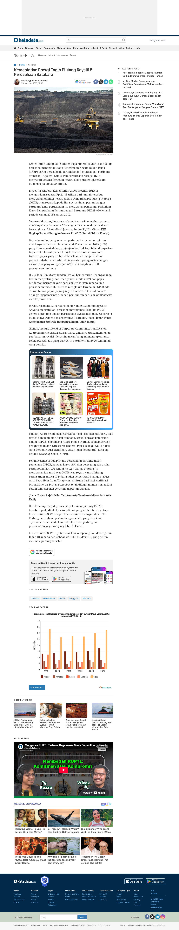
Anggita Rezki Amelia (37, 80)
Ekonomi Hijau (64, 48)
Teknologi (52, 905)
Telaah (119, 894)
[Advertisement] (141, 145)
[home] (15, 48)
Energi (73, 55)
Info (138, 48)
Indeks (154, 893)
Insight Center (157, 899)
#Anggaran (74, 598)
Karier (45, 925)
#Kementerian (49, 598)
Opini (118, 897)
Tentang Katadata (21, 925)
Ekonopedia (49, 48)
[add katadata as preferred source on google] (71, 552)
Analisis (102, 897)
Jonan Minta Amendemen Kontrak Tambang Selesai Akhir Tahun (70, 320)
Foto (135, 902)
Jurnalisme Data (81, 48)
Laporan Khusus (123, 902)
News (136, 894)
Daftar (82, 917)
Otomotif (113, 48)
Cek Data (103, 899)
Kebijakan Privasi (78, 925)
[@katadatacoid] (162, 916)
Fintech (51, 897)
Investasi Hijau (88, 899)
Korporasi (35, 902)
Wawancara (121, 899)
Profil (67, 897)
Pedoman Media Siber (59, 925)
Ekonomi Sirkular (89, 897)
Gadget (51, 902)
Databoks (155, 902)
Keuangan (35, 897)
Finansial (29, 48)
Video (121, 48)
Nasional (42, 55)
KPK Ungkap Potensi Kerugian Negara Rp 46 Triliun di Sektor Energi (68, 231)
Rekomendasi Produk (40, 352)
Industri (51, 55)
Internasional (62, 55)
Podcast (130, 48)
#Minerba (34, 598)
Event (153, 905)
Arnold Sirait (41, 589)
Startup (51, 899)
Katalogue (138, 899)
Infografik (103, 894)
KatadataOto (156, 907)
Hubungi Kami (104, 925)
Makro (33, 894)
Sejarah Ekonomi (72, 894)
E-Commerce (53, 894)
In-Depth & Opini (98, 48)
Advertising (35, 925)
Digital (39, 48)
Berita (20, 48)
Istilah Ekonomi (71, 899)
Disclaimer (92, 925)
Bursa (33, 899)
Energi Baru (87, 894)
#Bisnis (62, 598)
